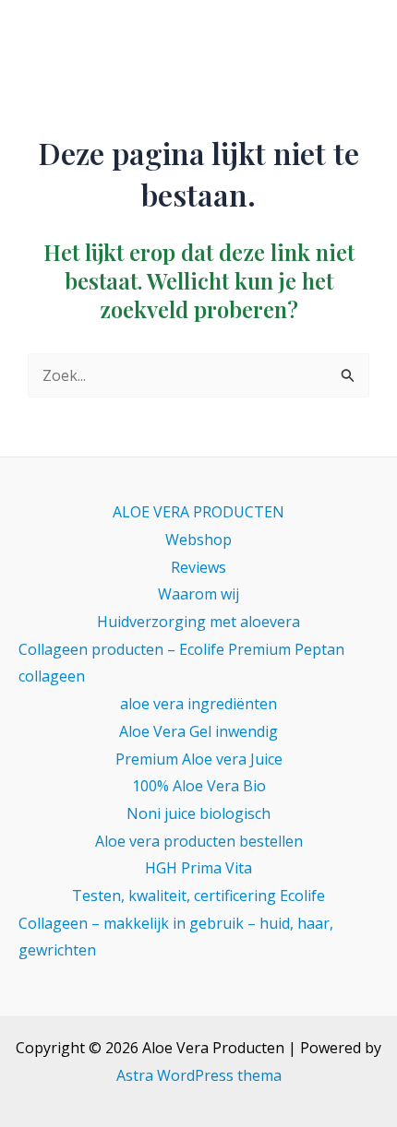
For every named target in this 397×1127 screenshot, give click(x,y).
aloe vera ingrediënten (198, 704)
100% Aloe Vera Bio (199, 786)
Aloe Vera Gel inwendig (198, 731)
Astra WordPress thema (199, 1075)
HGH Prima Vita (198, 868)
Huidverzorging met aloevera (198, 621)
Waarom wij (198, 594)
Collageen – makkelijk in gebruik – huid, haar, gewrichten (175, 937)
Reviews (198, 567)
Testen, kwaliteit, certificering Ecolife (198, 895)
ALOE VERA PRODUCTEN (198, 512)
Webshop (198, 539)
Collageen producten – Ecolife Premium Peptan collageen (181, 663)
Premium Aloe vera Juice (199, 759)
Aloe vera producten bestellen (199, 841)
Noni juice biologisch (198, 813)
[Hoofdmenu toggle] (358, 37)
